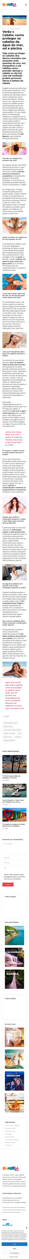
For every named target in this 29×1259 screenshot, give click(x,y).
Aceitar (14, 1244)
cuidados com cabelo (9, 733)
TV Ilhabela (9, 1145)
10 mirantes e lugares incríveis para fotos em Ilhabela (13, 825)
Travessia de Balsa (11, 1128)
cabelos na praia (8, 726)
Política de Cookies (13, 1256)
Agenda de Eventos (11, 1142)
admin (6, 804)
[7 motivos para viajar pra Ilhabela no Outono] (14, 764)
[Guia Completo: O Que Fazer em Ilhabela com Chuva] (14, 791)
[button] (26, 1227)
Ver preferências (14, 1253)
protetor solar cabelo (9, 740)
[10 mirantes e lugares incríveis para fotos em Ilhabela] (14, 815)
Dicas (3, 29)
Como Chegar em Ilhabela (12, 1125)
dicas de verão (7, 737)
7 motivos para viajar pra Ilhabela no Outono (11, 777)
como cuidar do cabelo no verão (12, 730)
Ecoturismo (9, 1134)
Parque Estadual (10, 1137)
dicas (19, 733)
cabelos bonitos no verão (10, 723)
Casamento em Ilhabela (12, 1139)
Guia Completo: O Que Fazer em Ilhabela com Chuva (13, 801)
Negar (14, 1248)
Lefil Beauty (18, 737)
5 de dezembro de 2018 (14, 29)
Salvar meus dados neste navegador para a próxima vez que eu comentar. (14, 876)
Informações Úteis (10, 1131)
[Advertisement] (14, 907)
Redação (7, 716)
